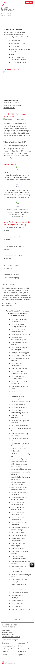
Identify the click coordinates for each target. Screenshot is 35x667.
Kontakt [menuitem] (20, 646)
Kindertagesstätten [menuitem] (8, 646)
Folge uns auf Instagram (10, 640)
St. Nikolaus (7, 259)
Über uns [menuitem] (5, 652)
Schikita (6, 230)
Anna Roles (7, 249)
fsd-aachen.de (7, 306)
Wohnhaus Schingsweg (11, 278)
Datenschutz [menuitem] (22, 652)
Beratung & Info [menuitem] (23, 643)
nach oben (17, 619)
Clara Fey (7, 240)
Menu (30, 2)
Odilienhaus (8, 268)
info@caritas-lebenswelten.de (11, 636)
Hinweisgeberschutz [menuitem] (24, 649)
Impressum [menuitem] (21, 655)
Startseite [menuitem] (5, 643)
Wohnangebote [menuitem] (7, 649)
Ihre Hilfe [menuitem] (5, 655)
